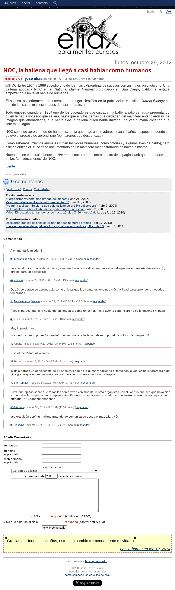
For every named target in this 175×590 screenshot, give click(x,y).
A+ (169, 11)
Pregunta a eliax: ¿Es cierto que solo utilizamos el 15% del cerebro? (52, 205)
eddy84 (18, 280)
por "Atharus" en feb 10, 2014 (145, 549)
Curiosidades (42, 189)
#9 (11, 382)
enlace (30, 259)
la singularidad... (96, 561)
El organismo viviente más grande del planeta (36, 198)
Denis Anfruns (22, 301)
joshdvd (20, 425)
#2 (11, 280)
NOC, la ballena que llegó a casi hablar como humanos (77, 70)
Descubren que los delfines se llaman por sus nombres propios (48, 222)
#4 (11, 301)
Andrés (19, 407)
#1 (11, 259)
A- (161, 11)
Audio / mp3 (14, 189)
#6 (11, 319)
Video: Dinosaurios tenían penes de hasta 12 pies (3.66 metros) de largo (55, 212)
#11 (12, 425)
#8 (11, 361)
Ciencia (27, 189)
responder (93, 259)
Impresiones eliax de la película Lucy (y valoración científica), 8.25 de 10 (55, 226)
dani (16, 382)
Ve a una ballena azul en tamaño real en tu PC (37, 202)
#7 (11, 343)
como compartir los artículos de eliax (87, 575)
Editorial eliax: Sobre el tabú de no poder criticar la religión (45, 209)
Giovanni (19, 259)
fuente (10, 166)
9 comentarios (26, 181)
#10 (12, 407)
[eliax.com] (87, 34)
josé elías (33, 78)
